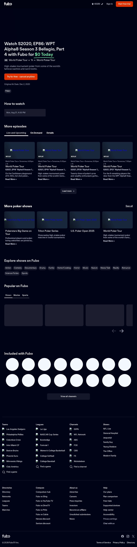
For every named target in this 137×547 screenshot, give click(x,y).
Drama (42, 268)
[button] (19, 179)
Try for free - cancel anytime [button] (21, 76)
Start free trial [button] (124, 4)
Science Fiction (12, 273)
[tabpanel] (68, 166)
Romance (126, 268)
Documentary (31, 268)
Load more (67, 191)
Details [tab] (50, 133)
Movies (17, 295)
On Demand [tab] (36, 133)
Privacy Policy (119, 543)
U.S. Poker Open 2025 (82, 230)
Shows (8, 295)
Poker (7, 91)
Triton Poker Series (48, 230)
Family (51, 268)
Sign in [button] (109, 4)
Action (8, 268)
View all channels (68, 396)
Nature (94, 268)
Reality (116, 268)
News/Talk (105, 268)
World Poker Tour (14, 166)
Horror (77, 268)
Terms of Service (103, 543)
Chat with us (109, 523)
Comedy (18, 268)
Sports (25, 273)
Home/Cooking (64, 268)
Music (85, 268)
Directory (131, 543)
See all (129, 206)
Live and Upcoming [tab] (16, 133)
